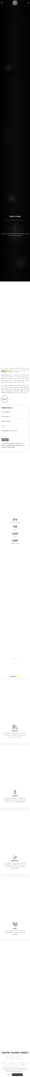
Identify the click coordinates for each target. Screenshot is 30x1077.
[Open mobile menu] (28, 2)
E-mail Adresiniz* (6, 416)
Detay (8, 1074)
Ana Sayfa (7, 220)
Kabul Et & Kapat (17, 1074)
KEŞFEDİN (4, 399)
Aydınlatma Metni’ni (11, 445)
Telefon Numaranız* (6, 421)
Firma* (3, 426)
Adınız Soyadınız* (6, 412)
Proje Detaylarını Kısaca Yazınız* (9, 431)
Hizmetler (13, 220)
